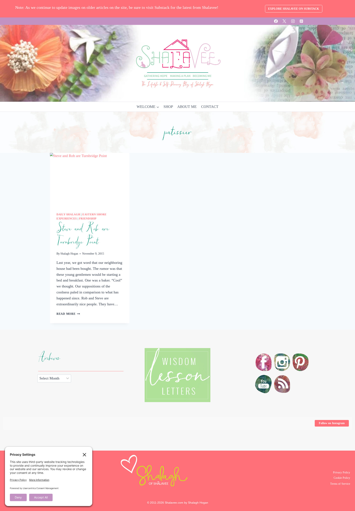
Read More (68, 313)
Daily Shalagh (68, 214)
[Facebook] (276, 21)
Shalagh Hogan (69, 253)
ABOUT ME (187, 107)
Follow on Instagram (332, 423)
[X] (284, 21)
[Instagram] (293, 21)
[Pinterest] (301, 21)
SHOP (168, 107)
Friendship (88, 218)
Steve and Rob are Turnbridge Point (82, 235)
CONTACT (209, 107)
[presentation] (89, 179)
